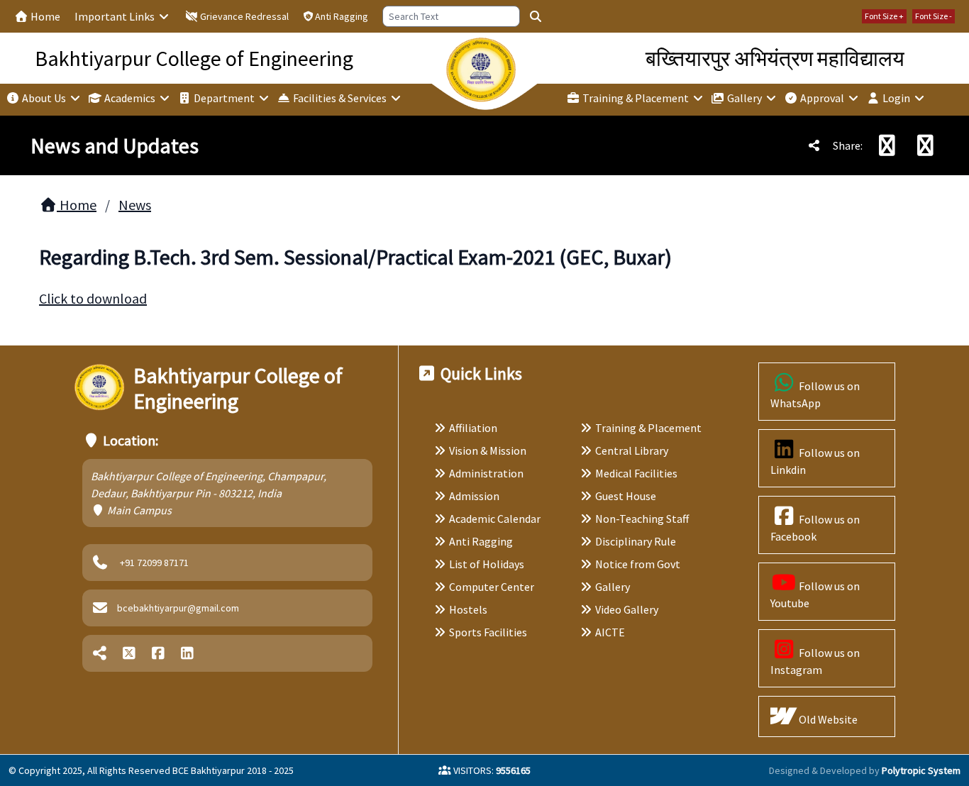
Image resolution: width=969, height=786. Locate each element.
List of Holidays (486, 564)
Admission (474, 496)
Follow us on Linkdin (815, 461)
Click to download (93, 298)
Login (896, 98)
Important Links (115, 16)
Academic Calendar (495, 518)
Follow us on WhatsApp (815, 394)
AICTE (610, 632)
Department (224, 98)
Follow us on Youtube (815, 594)
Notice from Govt (637, 564)
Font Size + (884, 16)
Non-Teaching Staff (642, 518)
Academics (129, 98)
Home (44, 16)
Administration (486, 473)
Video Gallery (626, 609)
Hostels (468, 609)
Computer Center (491, 587)
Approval (822, 98)
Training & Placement (635, 98)
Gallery (744, 98)
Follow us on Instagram (815, 661)
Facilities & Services (340, 98)
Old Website (827, 719)
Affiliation (473, 428)
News (134, 205)
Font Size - (933, 16)
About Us (44, 98)
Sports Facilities (488, 632)
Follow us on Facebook (815, 527)
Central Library (631, 450)
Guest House (625, 496)
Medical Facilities (636, 473)
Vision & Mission (487, 450)
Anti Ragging (341, 16)
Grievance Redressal (243, 16)
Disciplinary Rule (635, 541)
